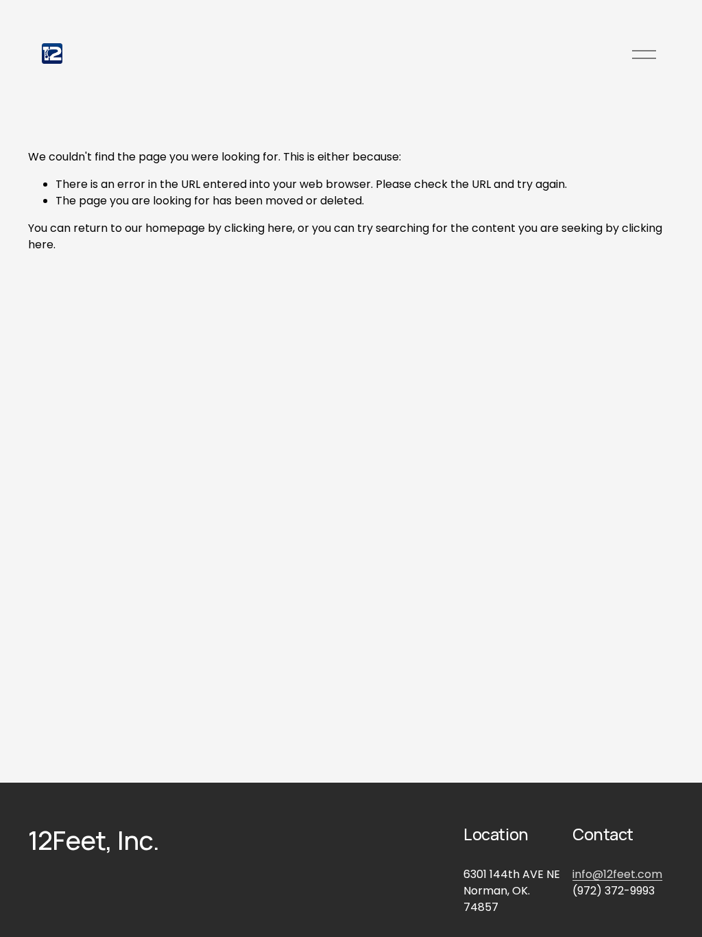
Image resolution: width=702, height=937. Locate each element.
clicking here (258, 228)
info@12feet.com (617, 874)
